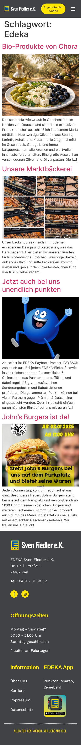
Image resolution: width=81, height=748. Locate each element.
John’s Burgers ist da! (35, 417)
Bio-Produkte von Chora (40, 46)
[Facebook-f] (14, 594)
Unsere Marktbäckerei (37, 169)
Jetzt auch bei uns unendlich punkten (31, 285)
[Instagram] (25, 594)
